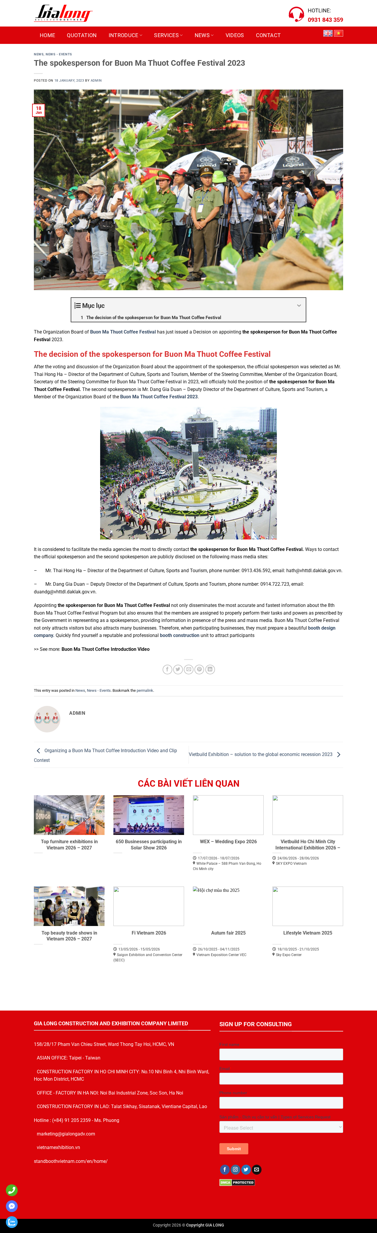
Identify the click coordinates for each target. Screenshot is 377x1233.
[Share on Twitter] (178, 669)
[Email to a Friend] (189, 669)
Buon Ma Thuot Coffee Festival (123, 332)
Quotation (82, 35)
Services (166, 35)
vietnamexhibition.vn (58, 1147)
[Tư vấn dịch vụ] (10, 1222)
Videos (235, 35)
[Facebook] (10, 1206)
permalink (145, 690)
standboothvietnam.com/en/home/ (71, 1161)
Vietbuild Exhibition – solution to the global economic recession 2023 (261, 754)
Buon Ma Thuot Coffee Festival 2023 (159, 397)
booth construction (179, 635)
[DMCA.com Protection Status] (237, 1182)
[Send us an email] (257, 1170)
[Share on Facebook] (167, 669)
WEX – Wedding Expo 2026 (228, 841)
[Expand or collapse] (299, 306)
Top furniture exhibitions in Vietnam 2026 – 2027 (69, 845)
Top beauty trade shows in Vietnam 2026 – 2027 (69, 936)
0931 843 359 (325, 19)
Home (47, 35)
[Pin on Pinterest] (199, 669)
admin (96, 80)
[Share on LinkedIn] (210, 669)
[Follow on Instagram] (235, 1170)
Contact (268, 35)
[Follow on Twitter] (246, 1170)
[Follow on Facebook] (225, 1170)
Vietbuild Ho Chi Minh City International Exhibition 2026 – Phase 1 (307, 848)
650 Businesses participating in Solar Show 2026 (149, 845)
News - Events (59, 54)
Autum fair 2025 (228, 933)
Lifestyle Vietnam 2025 (307, 933)
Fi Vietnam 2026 (149, 933)
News (202, 35)
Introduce (123, 35)
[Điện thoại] (10, 1190)
